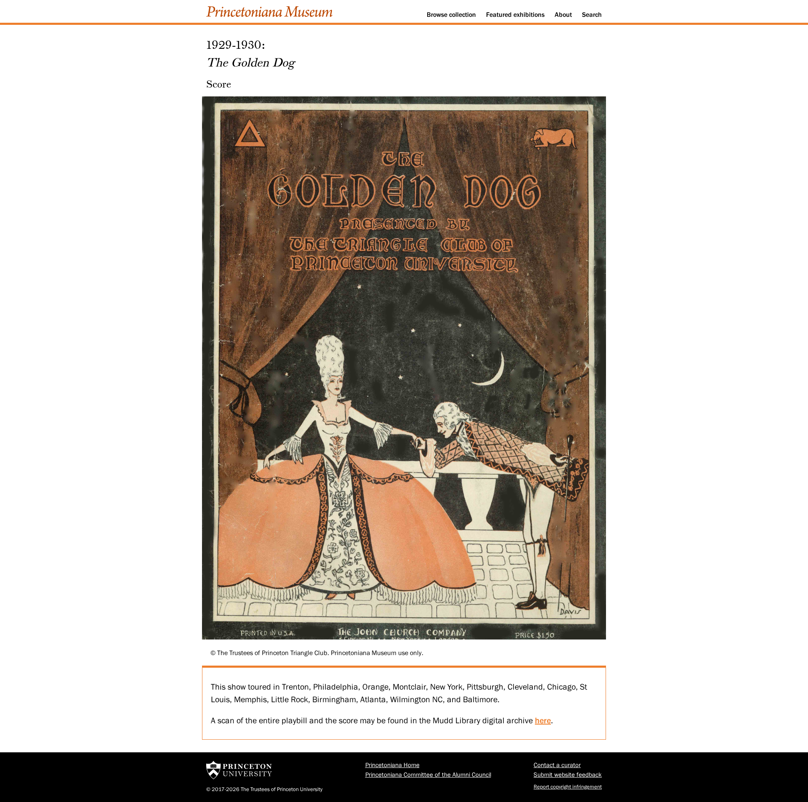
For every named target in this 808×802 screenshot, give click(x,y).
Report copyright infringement (568, 786)
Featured (515, 14)
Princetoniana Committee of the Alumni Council (428, 775)
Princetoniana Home (392, 765)
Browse (451, 14)
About (563, 14)
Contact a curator (557, 765)
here (543, 720)
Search (592, 14)
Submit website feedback (568, 775)
